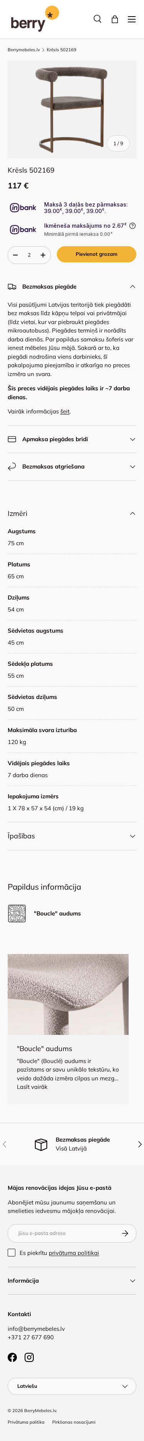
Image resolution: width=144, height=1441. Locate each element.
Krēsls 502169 (61, 50)
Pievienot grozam (97, 254)
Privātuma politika (26, 1422)
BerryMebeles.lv (40, 1410)
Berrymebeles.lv (24, 50)
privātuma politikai (74, 1252)
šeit (65, 411)
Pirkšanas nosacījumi (74, 1422)
